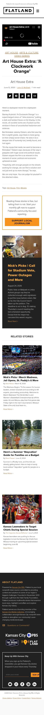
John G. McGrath (23, 87)
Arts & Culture (28, 52)
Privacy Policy (17, 698)
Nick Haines (10, 383)
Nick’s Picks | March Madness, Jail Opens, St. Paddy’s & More (20, 378)
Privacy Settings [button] (7, 698)
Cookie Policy (26, 698)
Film (18, 188)
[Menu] (38, 11)
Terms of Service (36, 698)
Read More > (8, 409)
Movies (24, 188)
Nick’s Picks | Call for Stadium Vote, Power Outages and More (21, 272)
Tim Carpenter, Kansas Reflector (16, 533)
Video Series (22, 55)
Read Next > (13, 321)
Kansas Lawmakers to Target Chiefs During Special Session (20, 528)
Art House (11, 52)
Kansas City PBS (18, 587)
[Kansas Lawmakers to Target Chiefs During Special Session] (22, 509)
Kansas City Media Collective (13, 612)
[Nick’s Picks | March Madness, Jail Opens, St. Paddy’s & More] (22, 359)
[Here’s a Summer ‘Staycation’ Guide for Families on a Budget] (22, 434)
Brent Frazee (10, 458)
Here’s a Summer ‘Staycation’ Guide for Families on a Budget (21, 453)
